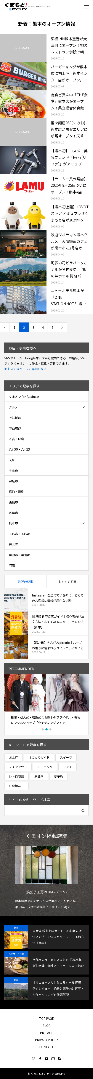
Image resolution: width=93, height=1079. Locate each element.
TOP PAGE (46, 1018)
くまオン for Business (24, 396)
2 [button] (46, 729)
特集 (16, 928)
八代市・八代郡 (19, 449)
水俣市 (13, 513)
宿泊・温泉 (16, 491)
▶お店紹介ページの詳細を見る (25, 369)
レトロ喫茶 (16, 776)
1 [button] (43, 729)
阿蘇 (12, 565)
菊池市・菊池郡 (19, 555)
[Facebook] (40, 1058)
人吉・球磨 (16, 439)
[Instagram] (33, 1058)
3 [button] (50, 729)
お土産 (13, 757)
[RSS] (59, 1058)
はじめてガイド (39, 757)
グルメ (13, 407)
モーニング (45, 767)
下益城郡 (15, 428)
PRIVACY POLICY (46, 1040)
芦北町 (13, 544)
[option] (46, 701)
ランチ (67, 767)
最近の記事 (25, 581)
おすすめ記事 (67, 581)
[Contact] (53, 1058)
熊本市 (13, 523)
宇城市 (13, 481)
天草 (12, 460)
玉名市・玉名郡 (19, 534)
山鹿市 (13, 502)
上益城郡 (15, 418)
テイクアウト (18, 767)
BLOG (46, 1025)
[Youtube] (46, 1058)
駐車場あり (16, 786)
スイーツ (66, 757)
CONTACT (46, 1047)
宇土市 (13, 470)
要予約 (58, 776)
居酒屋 (38, 776)
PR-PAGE (46, 1033)
